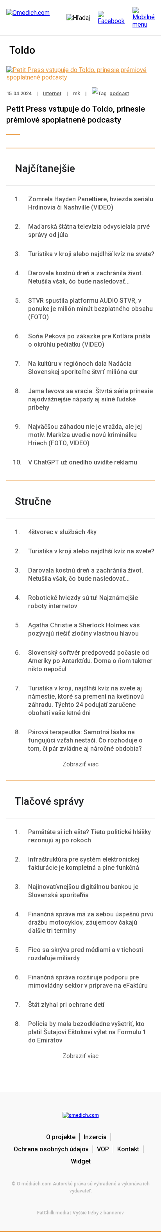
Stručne (33, 501)
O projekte (60, 1137)
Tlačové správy (49, 801)
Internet (52, 93)
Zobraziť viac (80, 764)
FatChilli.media (53, 1213)
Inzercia (95, 1137)
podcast (119, 93)
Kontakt (128, 1149)
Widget (81, 1161)
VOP (103, 1149)
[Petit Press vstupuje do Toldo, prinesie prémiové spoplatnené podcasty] (80, 77)
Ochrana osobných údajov (51, 1149)
